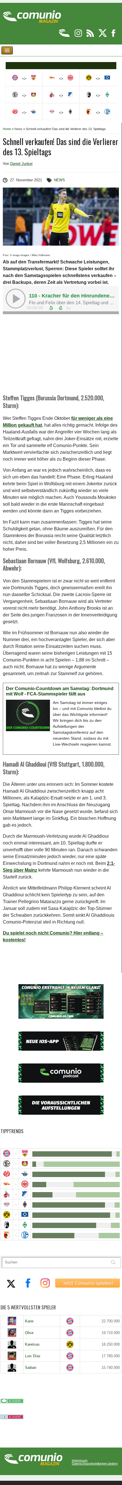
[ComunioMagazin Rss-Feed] (91, 35)
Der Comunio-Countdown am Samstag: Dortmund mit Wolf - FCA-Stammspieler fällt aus (59, 691)
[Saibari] (12, 1367)
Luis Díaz (33, 1356)
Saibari (30, 1367)
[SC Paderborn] (25, 1173)
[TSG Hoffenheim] (25, 1194)
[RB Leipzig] (6, 1204)
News (18, 129)
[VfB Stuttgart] (25, 1153)
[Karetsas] (12, 1344)
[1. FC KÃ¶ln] (6, 1194)
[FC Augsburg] (6, 1235)
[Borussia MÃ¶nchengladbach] (25, 1204)
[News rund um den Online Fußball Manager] (32, 15)
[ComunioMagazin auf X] (103, 35)
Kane (29, 1321)
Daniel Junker (21, 163)
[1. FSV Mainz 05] (6, 1173)
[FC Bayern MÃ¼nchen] (6, 1153)
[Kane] (12, 1321)
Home (7, 129)
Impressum (79, 1460)
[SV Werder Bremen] (25, 1224)
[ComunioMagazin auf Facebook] (113, 35)
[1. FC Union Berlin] (6, 1184)
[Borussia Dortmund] (6, 1214)
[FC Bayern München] (70, 1321)
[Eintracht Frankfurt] (25, 1184)
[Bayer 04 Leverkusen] (25, 1163)
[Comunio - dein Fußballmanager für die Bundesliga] (65, 35)
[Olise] (12, 1332)
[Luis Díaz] (12, 1356)
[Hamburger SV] (25, 1214)
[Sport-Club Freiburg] (6, 1224)
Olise (29, 1333)
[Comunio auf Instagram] (79, 35)
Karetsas (32, 1344)
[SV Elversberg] (6, 1163)
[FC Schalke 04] (25, 1235)
